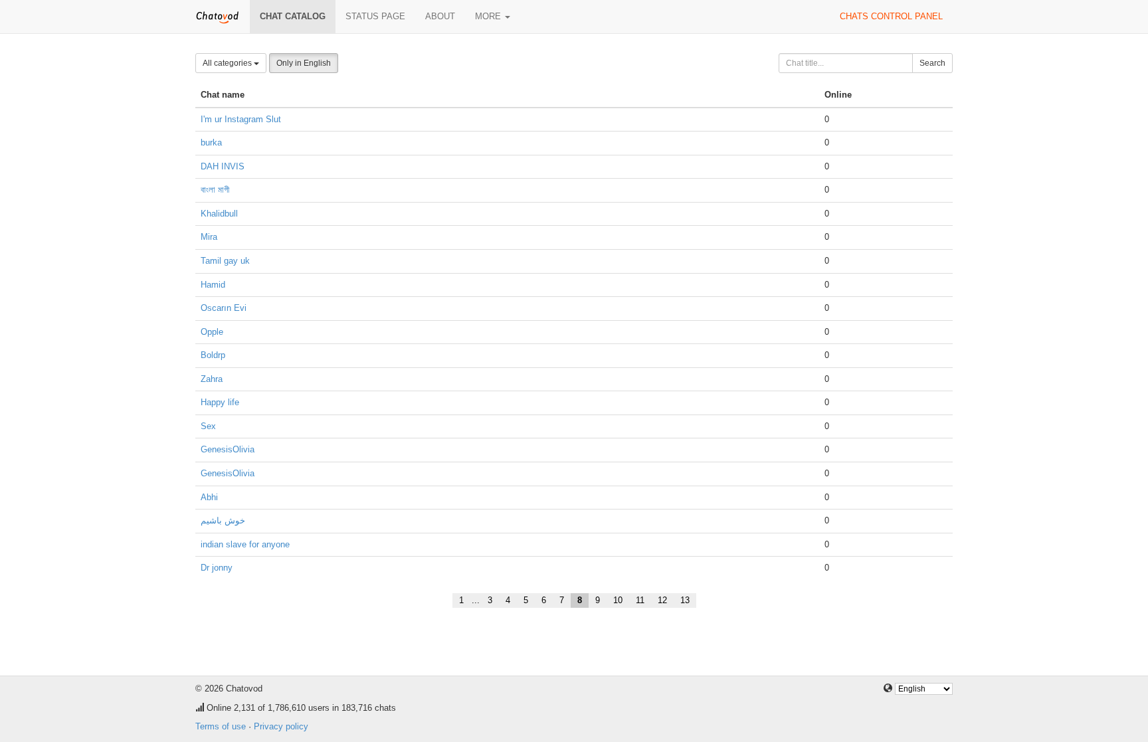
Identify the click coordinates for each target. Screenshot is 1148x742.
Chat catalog (293, 16)
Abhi (209, 497)
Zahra (212, 379)
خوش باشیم (223, 520)
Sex (208, 426)
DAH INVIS (222, 166)
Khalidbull (219, 214)
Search (932, 63)
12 (662, 600)
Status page (375, 16)
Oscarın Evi (223, 308)
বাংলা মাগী (215, 190)
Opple (212, 332)
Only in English (303, 63)
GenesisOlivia (227, 449)
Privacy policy (281, 726)
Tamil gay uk (225, 261)
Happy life (220, 402)
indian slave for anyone (245, 544)
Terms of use (220, 726)
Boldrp (213, 355)
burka (211, 142)
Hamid (213, 285)
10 (617, 600)
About (440, 16)
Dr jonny (217, 568)
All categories (228, 63)
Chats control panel (891, 16)
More (489, 16)
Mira (209, 237)
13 (685, 600)
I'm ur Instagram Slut (241, 119)
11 (640, 600)
